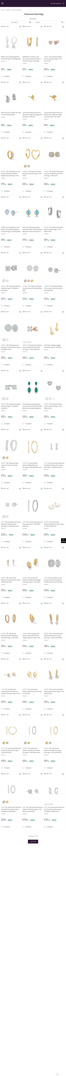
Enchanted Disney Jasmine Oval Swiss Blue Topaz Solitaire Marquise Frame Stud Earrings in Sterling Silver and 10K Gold (32, 229)
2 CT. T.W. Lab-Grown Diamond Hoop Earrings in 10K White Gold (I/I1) (33, 524)
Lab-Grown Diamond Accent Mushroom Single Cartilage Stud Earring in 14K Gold (53, 115)
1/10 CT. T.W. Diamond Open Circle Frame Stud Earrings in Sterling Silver (53, 288)
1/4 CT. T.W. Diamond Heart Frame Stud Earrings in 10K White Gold (53, 406)
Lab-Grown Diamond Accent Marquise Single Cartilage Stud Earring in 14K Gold (32, 115)
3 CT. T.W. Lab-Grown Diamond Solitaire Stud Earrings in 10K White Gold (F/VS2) (33, 809)
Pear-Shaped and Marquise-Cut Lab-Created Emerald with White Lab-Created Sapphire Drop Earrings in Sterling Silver (32, 406)
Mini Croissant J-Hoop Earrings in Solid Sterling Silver (11, 114)
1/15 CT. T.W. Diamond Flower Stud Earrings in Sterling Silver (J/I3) (32, 288)
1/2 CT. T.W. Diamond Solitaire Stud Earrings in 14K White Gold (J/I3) (11, 288)
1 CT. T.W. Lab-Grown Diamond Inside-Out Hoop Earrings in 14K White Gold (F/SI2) (11, 809)
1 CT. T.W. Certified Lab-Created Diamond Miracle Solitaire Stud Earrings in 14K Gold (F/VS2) (10, 691)
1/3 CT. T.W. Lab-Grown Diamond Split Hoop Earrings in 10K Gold (32, 691)
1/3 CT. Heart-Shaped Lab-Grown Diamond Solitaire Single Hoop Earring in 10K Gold (31, 636)
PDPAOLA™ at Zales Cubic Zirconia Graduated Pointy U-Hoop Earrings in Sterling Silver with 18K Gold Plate (32, 59)
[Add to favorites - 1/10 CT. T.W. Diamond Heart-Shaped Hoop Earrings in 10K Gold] (41, 138)
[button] (64, 3)
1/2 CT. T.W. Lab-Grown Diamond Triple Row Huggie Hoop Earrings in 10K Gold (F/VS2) (32, 580)
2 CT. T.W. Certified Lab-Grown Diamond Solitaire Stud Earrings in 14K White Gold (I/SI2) (11, 524)
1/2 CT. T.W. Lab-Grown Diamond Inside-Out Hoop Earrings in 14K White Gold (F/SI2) (31, 750)
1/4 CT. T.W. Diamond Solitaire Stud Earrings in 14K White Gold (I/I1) (11, 406)
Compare (7, 76)
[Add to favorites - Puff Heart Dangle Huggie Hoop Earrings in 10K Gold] (63, 312)
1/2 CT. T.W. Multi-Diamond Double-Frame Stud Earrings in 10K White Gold (11, 347)
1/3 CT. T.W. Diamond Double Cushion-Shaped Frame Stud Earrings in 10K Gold (53, 174)
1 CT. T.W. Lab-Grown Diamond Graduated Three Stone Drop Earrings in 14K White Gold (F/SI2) (54, 465)
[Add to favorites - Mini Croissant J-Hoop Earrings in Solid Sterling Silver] (20, 82)
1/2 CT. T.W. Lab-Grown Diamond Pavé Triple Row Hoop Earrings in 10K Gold (9, 636)
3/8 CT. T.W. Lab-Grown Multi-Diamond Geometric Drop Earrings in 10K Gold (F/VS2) (53, 636)
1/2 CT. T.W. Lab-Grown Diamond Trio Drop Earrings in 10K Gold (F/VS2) (11, 580)
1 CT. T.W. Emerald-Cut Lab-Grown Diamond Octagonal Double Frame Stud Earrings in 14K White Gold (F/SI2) (54, 580)
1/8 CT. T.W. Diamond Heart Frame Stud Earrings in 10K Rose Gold (53, 59)
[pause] (2, 3)
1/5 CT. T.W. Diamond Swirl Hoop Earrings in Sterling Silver (9, 465)
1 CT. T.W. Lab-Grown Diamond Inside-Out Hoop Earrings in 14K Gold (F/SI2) (11, 750)
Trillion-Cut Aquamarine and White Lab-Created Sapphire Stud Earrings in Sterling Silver (11, 229)
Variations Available (27, 342)
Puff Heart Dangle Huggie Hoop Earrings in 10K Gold (52, 346)
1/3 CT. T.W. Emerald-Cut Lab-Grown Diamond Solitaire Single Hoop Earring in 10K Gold (10, 174)
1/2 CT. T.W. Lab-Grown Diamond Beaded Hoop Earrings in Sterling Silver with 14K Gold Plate (32, 465)
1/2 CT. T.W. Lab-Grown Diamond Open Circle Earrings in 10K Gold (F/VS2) (54, 524)
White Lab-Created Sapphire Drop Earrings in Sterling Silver (11, 58)
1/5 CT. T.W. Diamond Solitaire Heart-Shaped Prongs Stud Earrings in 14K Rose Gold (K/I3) (32, 347)
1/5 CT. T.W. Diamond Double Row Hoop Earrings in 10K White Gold (53, 229)
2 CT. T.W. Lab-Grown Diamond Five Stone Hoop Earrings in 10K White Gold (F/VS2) (54, 809)
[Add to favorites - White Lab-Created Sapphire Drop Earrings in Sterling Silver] (20, 26)
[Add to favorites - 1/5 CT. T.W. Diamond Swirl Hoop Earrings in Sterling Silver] (20, 430)
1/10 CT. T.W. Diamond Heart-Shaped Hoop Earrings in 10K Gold (32, 174)
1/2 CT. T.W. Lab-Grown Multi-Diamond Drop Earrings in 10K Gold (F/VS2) (54, 691)
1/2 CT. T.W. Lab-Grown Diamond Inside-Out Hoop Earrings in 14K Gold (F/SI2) (53, 750)
